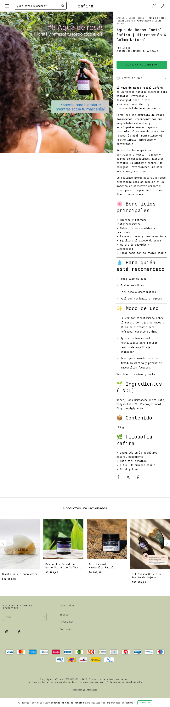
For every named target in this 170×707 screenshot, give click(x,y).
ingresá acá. (97, 682)
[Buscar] (62, 5)
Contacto (66, 629)
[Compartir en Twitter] (128, 477)
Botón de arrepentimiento (126, 682)
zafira (85, 5)
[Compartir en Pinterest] (138, 477)
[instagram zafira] (7, 631)
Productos (66, 622)
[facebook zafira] (19, 631)
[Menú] (7, 6)
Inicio (120, 18)
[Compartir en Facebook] (119, 477)
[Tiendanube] (85, 690)
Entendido (145, 703)
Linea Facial (136, 18)
